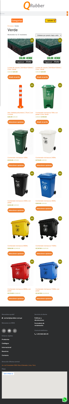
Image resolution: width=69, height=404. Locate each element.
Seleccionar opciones (16, 122)
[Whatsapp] (64, 399)
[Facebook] (9, 331)
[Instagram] (4, 331)
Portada (10, 26)
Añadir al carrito (14, 77)
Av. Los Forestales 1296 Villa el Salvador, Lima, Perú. (19, 365)
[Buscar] (67, 13)
